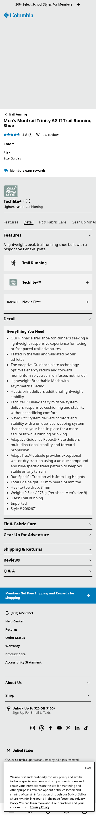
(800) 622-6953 (22, 613)
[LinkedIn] (77, 727)
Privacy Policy (39, 807)
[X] (68, 727)
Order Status (15, 638)
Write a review (47, 134)
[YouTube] (59, 727)
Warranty (12, 646)
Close (88, 767)
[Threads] (41, 727)
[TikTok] (86, 727)
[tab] (13, 222)
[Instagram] (32, 727)
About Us (13, 682)
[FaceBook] (50, 727)
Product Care (15, 654)
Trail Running (18, 114)
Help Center (14, 621)
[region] (48, 59)
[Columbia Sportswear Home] (18, 15)
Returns (11, 629)
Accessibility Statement (23, 662)
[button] (28, 200)
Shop (9, 695)
